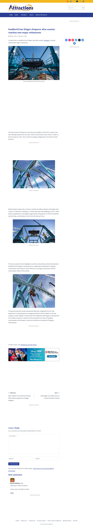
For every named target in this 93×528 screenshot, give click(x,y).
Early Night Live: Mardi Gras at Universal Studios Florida (50, 395)
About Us (24, 521)
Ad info (75, 521)
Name (11, 458)
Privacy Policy (41, 521)
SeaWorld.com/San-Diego (29, 345)
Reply (12, 493)
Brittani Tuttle (13, 36)
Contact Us (32, 521)
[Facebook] (83, 1)
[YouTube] (67, 1)
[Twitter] (80, 1)
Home (11, 15)
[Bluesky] (77, 1)
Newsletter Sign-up (41, 15)
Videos (31, 15)
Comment (12, 436)
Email (38, 458)
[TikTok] (74, 1)
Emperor (46, 40)
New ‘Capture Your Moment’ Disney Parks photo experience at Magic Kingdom (19, 396)
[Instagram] (70, 1)
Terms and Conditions (54, 521)
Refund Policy (67, 521)
